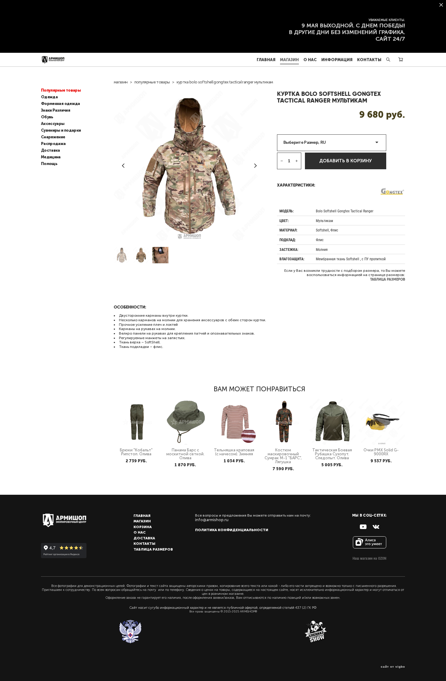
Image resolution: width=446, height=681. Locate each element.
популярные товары (152, 82)
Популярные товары (61, 90)
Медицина (51, 157)
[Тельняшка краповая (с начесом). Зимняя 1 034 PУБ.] (235, 422)
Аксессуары (53, 123)
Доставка (50, 150)
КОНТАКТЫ (369, 59)
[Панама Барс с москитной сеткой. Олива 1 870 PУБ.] (186, 422)
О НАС (310, 59)
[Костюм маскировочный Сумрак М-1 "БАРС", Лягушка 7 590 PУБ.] (284, 422)
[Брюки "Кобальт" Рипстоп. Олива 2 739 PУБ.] (137, 422)
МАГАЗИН (289, 59)
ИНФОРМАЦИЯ (337, 59)
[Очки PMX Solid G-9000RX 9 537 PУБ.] (382, 422)
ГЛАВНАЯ (266, 59)
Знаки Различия (55, 110)
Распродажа (53, 143)
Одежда (49, 97)
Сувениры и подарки (61, 130)
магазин (120, 82)
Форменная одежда (60, 103)
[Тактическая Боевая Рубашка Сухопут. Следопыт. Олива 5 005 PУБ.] (332, 422)
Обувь (47, 117)
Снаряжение (53, 137)
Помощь (49, 163)
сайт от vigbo (393, 666)
